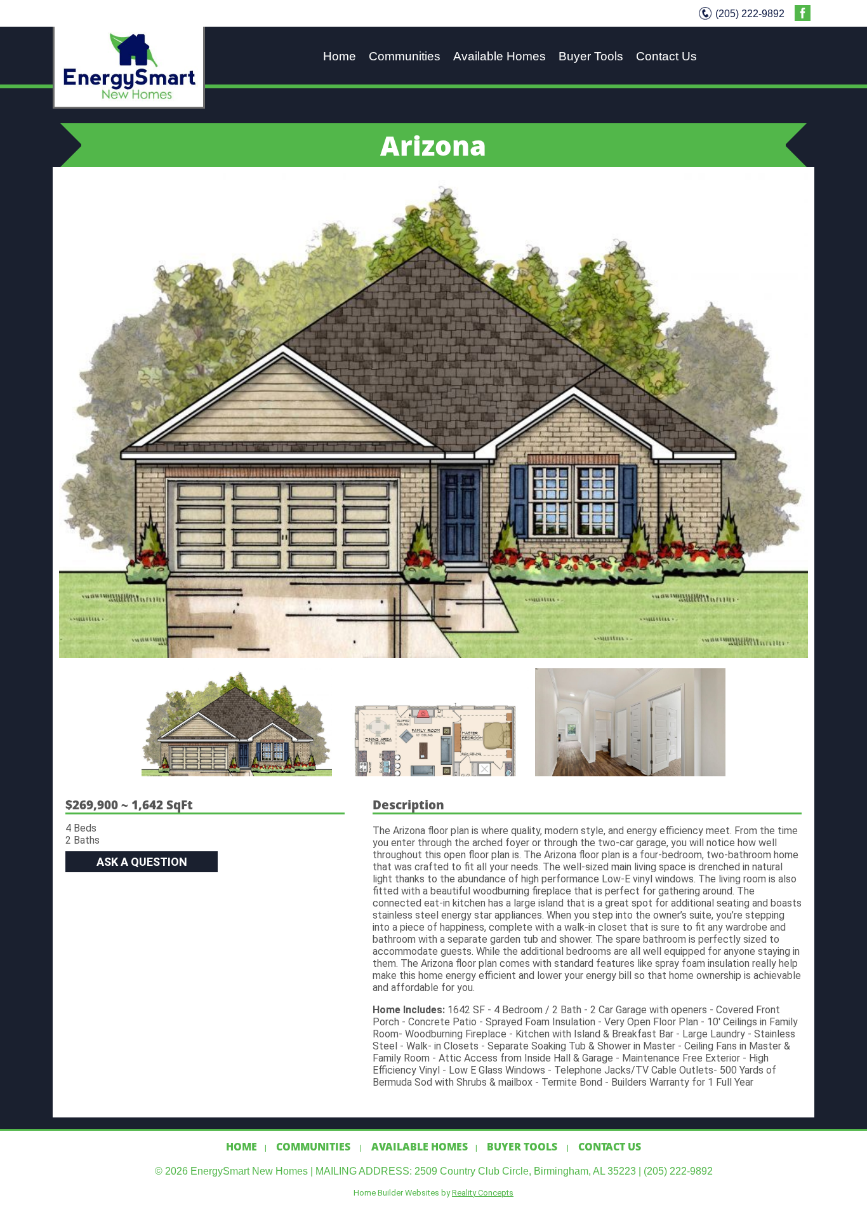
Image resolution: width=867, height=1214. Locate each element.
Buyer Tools (591, 55)
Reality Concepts (482, 1192)
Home (339, 55)
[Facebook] (802, 17)
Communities (404, 55)
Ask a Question (141, 861)
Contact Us (666, 55)
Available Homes (499, 55)
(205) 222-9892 (749, 13)
